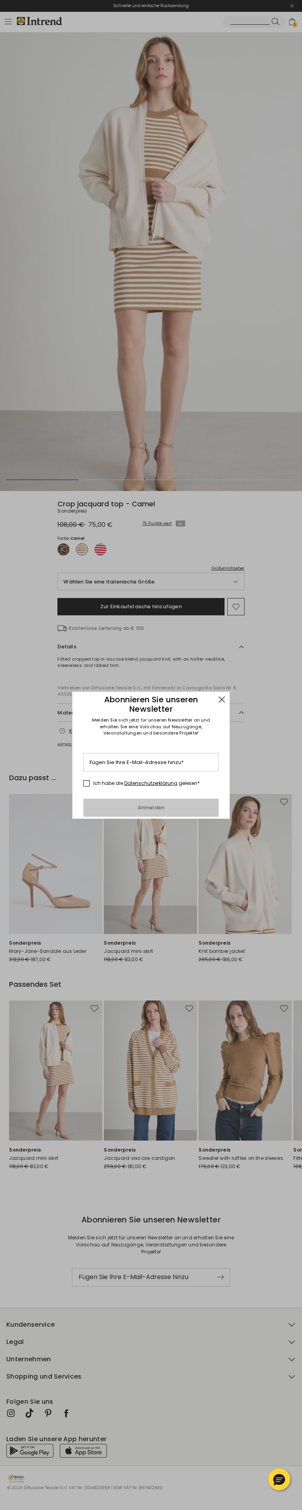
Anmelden (151, 807)
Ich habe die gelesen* (146, 783)
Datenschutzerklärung (150, 783)
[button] (279, 1479)
